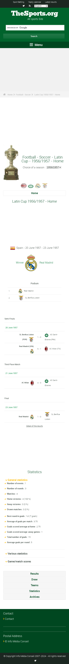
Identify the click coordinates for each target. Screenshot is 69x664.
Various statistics (17, 553)
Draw (34, 579)
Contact (9, 619)
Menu (38, 45)
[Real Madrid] (38, 185)
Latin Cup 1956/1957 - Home (47, 94)
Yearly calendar (34, 2)
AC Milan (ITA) (55, 348)
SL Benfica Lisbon (32, 297)
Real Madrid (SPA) (26, 346)
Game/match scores (19, 561)
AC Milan (25, 382)
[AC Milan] (24, 185)
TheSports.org (34, 13)
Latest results (51, 2)
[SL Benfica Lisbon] (45, 185)
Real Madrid (28, 291)
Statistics (34, 591)
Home (10, 94)
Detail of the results (34, 426)
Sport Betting (18, 2)
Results (34, 573)
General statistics (17, 480)
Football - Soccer (23, 94)
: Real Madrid (45, 262)
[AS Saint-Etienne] (31, 185)
